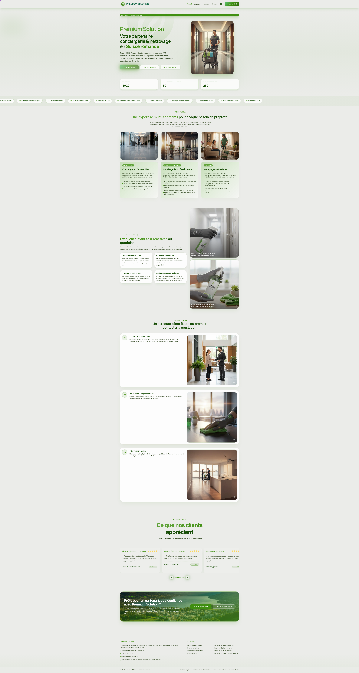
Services (197, 4)
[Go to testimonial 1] (176, 577)
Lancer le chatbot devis (200, 606)
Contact (214, 4)
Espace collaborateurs (220, 670)
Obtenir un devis (232, 4)
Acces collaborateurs (170, 67)
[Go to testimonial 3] (179, 577)
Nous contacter (234, 670)
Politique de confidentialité (201, 670)
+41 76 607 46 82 (127, 653)
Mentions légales (185, 670)
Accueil (189, 4)
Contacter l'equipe (150, 67)
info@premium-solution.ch (130, 656)
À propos (207, 4)
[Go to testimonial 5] (182, 577)
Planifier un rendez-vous (224, 606)
